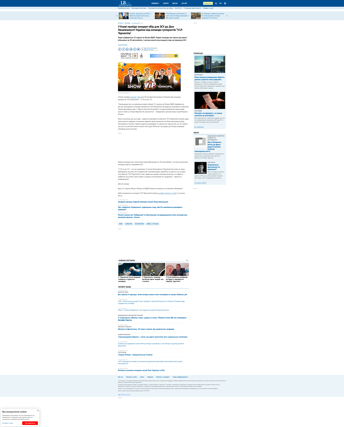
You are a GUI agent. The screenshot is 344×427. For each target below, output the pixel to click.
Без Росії (178, 8)
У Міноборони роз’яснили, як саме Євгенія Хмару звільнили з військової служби (177, 15)
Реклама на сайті (131, 377)
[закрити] (37, 410)
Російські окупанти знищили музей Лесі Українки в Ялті (141, 370)
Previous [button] (117, 15)
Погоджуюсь (30, 423)
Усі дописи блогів (200, 183)
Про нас (120, 377)
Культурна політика (139, 8)
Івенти (142, 377)
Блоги (166, 3)
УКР (220, 3)
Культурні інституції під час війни (160, 8)
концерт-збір (135, 97)
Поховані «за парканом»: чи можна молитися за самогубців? (208, 114)
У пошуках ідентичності (192, 8)
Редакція (150, 377)
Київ (120, 224)
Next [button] (227, 15)
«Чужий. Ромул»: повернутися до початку (135, 354)
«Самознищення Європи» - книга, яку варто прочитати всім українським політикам (152, 337)
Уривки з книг (208, 8)
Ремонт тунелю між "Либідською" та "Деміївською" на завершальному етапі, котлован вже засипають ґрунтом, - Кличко (152, 216)
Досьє (175, 3)
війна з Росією (152, 224)
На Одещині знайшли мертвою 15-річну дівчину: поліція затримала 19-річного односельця (213, 16)
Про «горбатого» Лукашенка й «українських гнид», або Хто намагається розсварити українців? (150, 208)
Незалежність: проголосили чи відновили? (214, 167)
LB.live (184, 3)
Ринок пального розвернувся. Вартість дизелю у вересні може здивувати (209, 78)
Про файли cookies (7, 423)
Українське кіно (124, 8)
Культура (127, 23)
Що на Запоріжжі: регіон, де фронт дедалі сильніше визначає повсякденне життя (208, 146)
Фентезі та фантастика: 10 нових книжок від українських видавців (146, 329)
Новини (154, 3)
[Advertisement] (153, 146)
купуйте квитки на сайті (167, 193)
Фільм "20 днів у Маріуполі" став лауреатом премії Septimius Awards (143, 310)
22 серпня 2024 (136, 23)
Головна (120, 23)
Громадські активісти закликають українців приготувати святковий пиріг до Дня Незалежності (150, 362)
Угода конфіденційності (180, 377)
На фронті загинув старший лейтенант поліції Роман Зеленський (143, 202)
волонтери (139, 224)
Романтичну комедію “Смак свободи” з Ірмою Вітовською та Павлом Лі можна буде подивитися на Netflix (151, 302)
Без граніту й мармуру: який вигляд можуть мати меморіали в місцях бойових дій (152, 294)
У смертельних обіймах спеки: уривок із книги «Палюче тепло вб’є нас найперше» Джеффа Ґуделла (152, 318)
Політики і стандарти (163, 377)
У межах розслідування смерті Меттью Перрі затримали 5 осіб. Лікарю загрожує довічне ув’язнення (151, 344)
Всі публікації (199, 127)
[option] (136, 15)
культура (128, 224)
